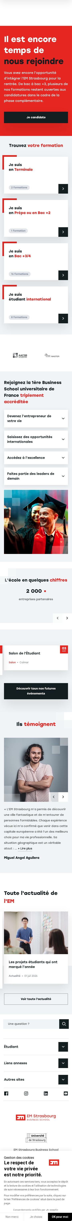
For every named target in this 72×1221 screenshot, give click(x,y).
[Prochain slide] (67, 618)
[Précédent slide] (57, 618)
